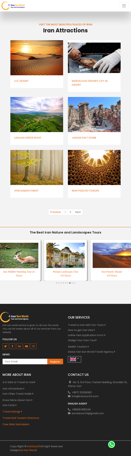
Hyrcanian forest (26, 191)
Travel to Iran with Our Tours (86, 325)
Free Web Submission (16, 424)
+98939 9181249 (81, 409)
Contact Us (78, 374)
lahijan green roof (27, 138)
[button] (56, 283)
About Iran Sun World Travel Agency (91, 352)
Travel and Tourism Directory (21, 418)
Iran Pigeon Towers (85, 191)
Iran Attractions (13, 388)
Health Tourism (78, 346)
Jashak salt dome (84, 138)
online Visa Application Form (86, 335)
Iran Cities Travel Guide (17, 394)
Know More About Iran (17, 400)
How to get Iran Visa (81, 330)
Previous (55, 212)
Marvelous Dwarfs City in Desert (90, 83)
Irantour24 (34, 446)
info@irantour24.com (85, 396)
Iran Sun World (28, 450)
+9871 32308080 (82, 392)
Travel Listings (12, 411)
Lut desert (21, 81)
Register (55, 361)
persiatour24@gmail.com (88, 413)
